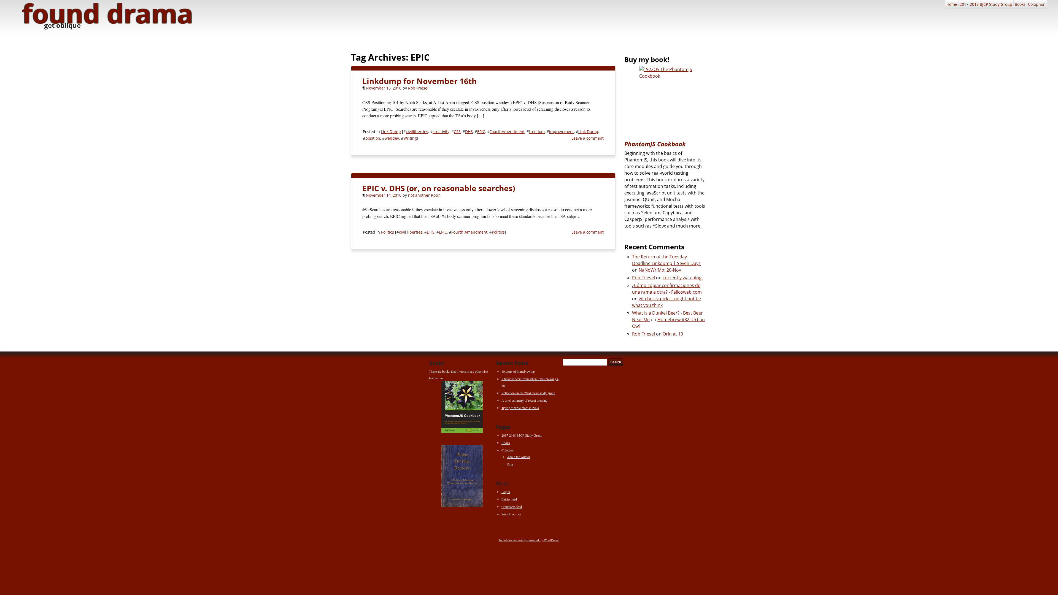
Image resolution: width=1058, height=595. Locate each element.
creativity (441, 131)
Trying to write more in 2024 (520, 407)
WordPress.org (511, 514)
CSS (457, 131)
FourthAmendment (507, 131)
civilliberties (417, 131)
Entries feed (509, 499)
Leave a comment (587, 138)
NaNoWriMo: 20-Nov (660, 270)
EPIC (481, 131)
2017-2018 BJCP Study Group (986, 4)
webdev (392, 138)
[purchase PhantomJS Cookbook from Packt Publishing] (462, 407)
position (372, 138)
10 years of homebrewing (518, 371)
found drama (507, 540)
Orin (510, 464)
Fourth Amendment (469, 232)
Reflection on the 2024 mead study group (528, 393)
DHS (469, 131)
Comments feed (511, 506)
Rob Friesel (418, 88)
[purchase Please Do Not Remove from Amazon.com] (462, 476)
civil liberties (410, 232)
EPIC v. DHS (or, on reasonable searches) (438, 188)
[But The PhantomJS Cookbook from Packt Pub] (665, 99)
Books (1020, 4)
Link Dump (391, 131)
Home (951, 4)
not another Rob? (424, 195)
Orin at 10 (673, 334)
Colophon (1037, 4)
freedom (537, 131)
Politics (387, 232)
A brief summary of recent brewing (524, 400)
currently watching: (683, 278)
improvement (561, 131)
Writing (410, 138)
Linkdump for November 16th (419, 81)
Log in (505, 491)
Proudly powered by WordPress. (537, 540)
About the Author (518, 457)
